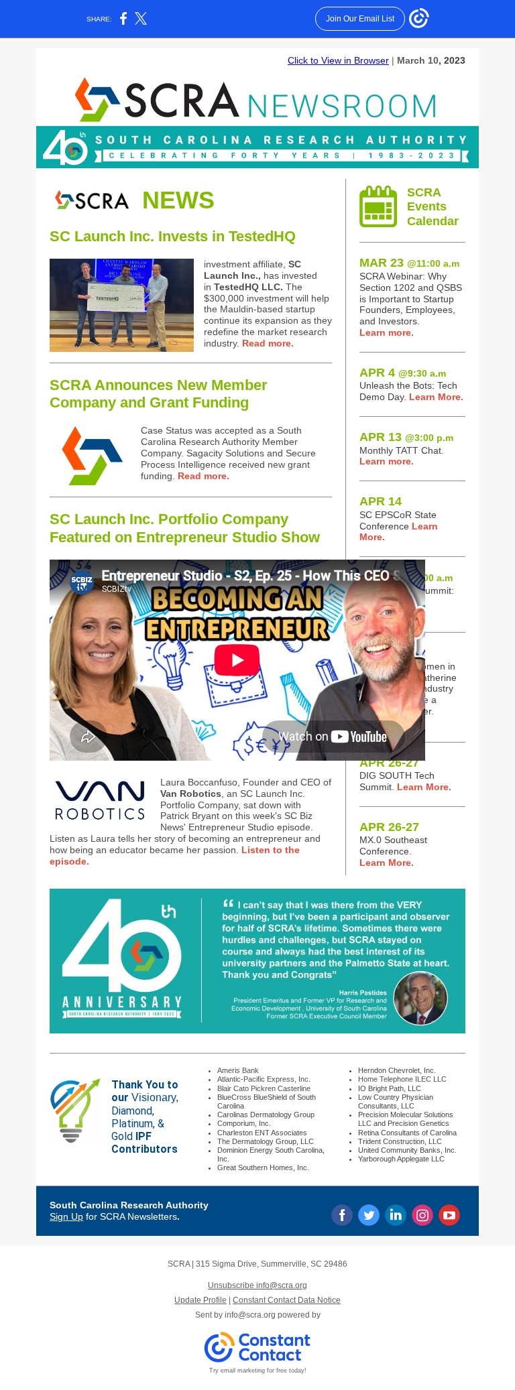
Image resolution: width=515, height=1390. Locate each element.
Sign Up (66, 1216)
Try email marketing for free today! (257, 1370)
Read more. (268, 343)
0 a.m (447, 263)
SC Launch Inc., (252, 270)
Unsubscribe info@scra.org (257, 1285)
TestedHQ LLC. (250, 286)
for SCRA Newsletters (130, 1216)
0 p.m (440, 437)
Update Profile (200, 1300)
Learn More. (434, 396)
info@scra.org (250, 1315)
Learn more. (386, 332)
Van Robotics (190, 793)
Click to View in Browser (338, 60)
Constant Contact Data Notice (287, 1300)
